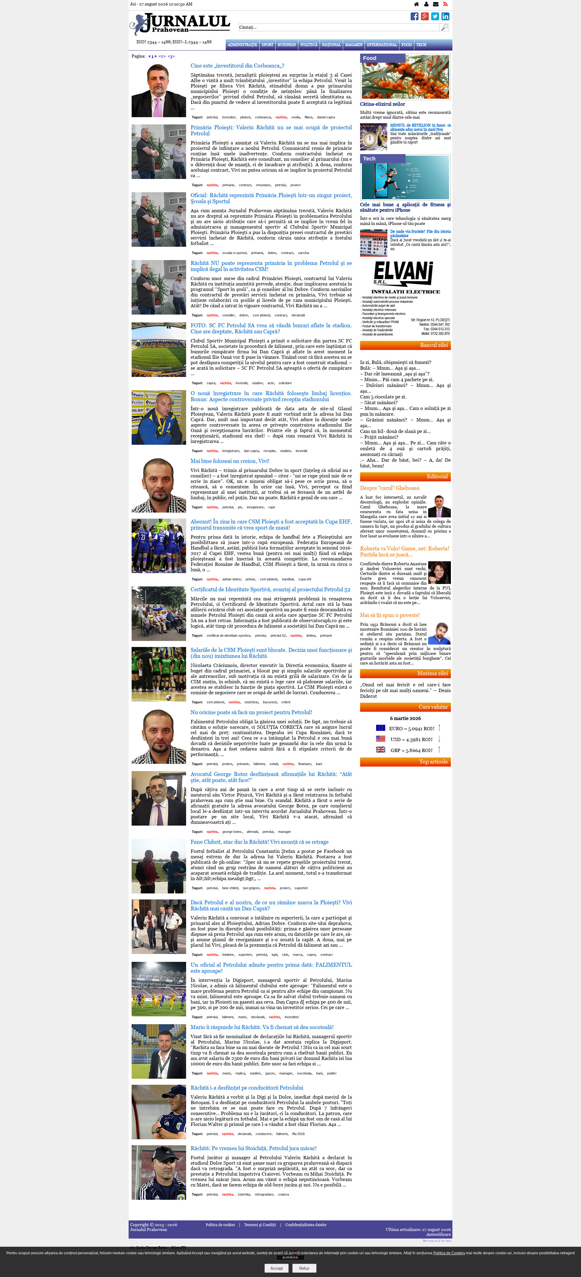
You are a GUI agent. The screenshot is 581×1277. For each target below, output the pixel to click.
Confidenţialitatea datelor (306, 1225)
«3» (171, 56)
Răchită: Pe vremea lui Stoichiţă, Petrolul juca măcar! (254, 1148)
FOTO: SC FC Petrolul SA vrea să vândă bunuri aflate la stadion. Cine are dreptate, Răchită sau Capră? (271, 328)
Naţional (331, 45)
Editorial (437, 476)
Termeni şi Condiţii (260, 1225)
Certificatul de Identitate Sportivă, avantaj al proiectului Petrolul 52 (270, 589)
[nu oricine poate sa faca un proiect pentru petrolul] (159, 762)
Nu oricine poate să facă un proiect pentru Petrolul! (251, 712)
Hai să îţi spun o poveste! (390, 615)
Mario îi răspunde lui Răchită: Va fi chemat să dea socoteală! (262, 1027)
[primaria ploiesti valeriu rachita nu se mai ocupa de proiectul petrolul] (159, 177)
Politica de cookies (220, 1225)
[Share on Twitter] (435, 18)
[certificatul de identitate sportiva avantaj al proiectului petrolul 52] (159, 639)
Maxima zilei (432, 673)
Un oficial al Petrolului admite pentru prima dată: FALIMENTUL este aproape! (271, 968)
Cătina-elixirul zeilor (382, 104)
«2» (162, 56)
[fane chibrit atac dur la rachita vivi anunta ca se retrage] (159, 891)
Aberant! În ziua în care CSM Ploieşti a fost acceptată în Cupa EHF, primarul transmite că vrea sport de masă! (271, 524)
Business (287, 45)
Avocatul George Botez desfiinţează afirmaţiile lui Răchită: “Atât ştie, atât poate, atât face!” (271, 777)
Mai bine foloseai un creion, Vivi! (230, 461)
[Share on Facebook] (415, 18)
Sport (267, 45)
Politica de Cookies (449, 1253)
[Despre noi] (426, 4)
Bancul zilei (434, 345)
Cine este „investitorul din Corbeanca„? (237, 65)
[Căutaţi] (444, 29)
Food (407, 45)
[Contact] (435, 4)
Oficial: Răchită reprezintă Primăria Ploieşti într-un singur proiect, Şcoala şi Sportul (271, 198)
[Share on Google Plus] (425, 18)
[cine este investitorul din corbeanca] (159, 115)
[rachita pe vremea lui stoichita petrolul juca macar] (159, 1198)
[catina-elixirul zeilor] (405, 98)
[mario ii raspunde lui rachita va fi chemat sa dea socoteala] (159, 1077)
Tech (421, 45)
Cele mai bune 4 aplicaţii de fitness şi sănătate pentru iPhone (405, 207)
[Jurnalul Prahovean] (416, 4)
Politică (308, 45)
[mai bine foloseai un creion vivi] (159, 510)
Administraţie (242, 45)
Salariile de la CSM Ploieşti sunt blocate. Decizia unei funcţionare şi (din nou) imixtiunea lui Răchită (271, 653)
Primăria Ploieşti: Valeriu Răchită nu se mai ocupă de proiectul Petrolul (271, 130)
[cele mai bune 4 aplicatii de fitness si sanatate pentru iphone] (405, 199)
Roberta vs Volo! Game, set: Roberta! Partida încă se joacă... (404, 551)
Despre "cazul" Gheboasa (389, 488)
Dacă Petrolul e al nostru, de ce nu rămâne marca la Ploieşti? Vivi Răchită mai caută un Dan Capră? (271, 905)
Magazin (354, 45)
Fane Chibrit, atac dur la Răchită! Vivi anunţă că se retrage (260, 842)
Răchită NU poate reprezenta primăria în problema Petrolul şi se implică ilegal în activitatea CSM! (271, 266)
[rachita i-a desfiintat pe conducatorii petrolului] (159, 1137)
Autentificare (438, 1234)
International (382, 45)
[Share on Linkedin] (445, 18)
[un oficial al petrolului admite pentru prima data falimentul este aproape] (159, 1014)
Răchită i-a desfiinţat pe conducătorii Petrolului (247, 1087)
